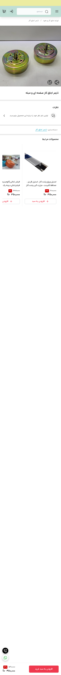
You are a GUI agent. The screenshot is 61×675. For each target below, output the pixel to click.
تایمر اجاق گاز (34, 20)
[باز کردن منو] (56, 11)
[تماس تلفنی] (5, 651)
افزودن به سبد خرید (44, 669)
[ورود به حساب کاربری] (12, 11)
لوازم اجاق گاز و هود (51, 20)
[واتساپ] (5, 658)
